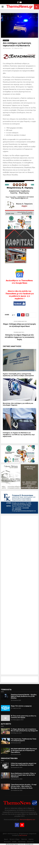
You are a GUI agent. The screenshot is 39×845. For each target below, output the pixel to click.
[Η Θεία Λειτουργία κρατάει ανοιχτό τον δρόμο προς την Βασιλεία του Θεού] (5, 765)
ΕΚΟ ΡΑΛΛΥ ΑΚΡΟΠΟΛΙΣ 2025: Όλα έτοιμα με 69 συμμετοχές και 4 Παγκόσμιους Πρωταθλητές (24, 750)
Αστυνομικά (6, 40)
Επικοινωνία (30, 841)
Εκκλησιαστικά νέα (9, 758)
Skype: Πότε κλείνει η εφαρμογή (21, 706)
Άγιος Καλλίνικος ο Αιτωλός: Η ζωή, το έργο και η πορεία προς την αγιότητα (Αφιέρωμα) (23, 775)
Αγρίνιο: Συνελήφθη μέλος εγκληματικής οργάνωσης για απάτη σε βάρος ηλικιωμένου (18, 375)
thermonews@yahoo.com (27, 819)
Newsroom (8, 48)
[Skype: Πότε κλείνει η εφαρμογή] (5, 708)
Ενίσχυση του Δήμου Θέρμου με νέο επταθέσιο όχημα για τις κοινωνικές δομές (19, 337)
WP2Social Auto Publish (12, 844)
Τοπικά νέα (24, 839)
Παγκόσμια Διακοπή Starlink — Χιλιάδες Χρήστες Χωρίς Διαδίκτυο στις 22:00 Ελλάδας (24, 696)
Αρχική (6, 839)
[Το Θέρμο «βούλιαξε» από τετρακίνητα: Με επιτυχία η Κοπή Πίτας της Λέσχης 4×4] (5, 731)
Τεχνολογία (6, 690)
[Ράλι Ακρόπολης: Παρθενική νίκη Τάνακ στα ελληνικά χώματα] (5, 741)
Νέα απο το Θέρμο (14, 839)
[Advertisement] (19, 595)
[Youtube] (22, 825)
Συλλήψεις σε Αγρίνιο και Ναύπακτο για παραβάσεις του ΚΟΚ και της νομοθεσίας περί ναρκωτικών (19, 434)
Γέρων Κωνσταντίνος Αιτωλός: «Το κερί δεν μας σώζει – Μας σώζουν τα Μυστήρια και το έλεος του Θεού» (23, 786)
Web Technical (23, 835)
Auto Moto (6, 724)
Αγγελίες (31, 839)
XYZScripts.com (29, 844)
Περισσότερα (21, 841)
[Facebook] (17, 825)
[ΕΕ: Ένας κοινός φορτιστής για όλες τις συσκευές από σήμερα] (5, 718)
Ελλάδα (14, 841)
